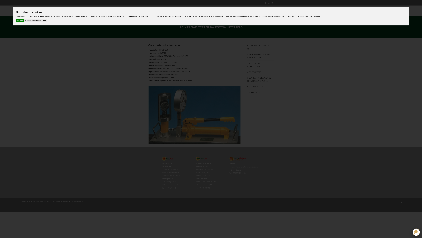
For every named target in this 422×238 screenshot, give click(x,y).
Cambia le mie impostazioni (35, 20)
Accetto (20, 20)
